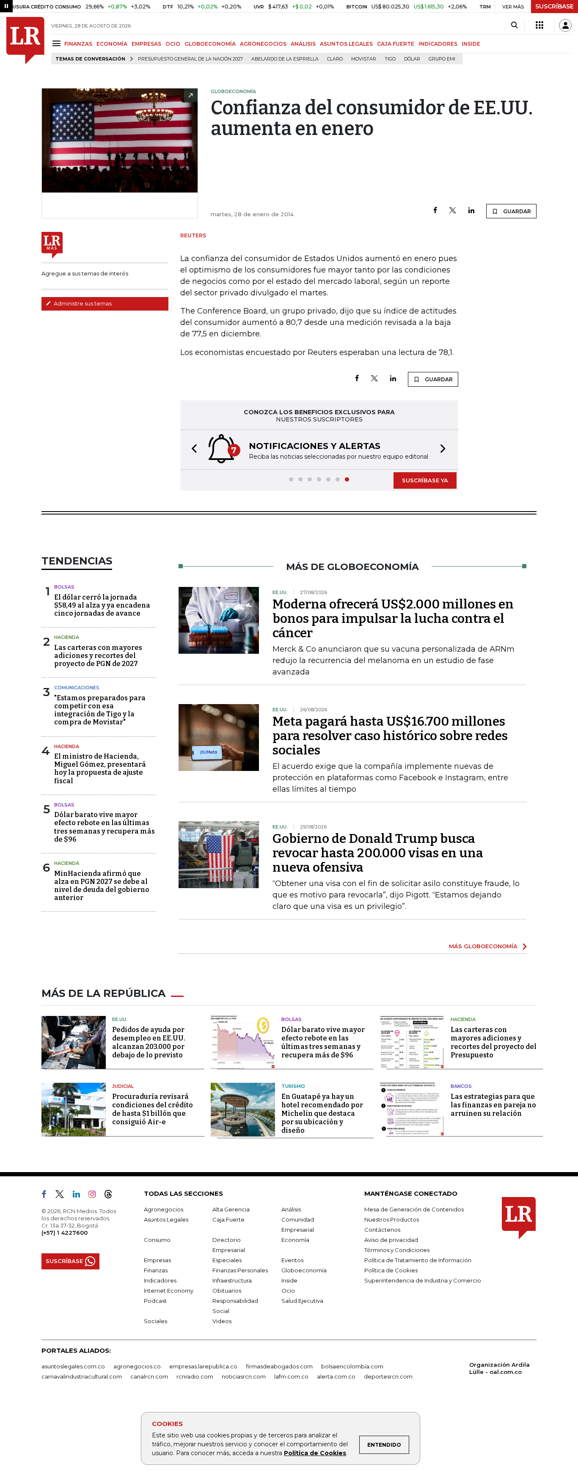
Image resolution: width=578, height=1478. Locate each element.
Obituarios (226, 1290)
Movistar (363, 59)
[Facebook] (435, 211)
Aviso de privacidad (391, 1239)
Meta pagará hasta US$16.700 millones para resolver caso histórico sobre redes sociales (390, 736)
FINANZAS (78, 44)
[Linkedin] (471, 211)
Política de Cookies (315, 1453)
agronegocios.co (137, 1366)
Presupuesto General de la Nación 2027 (190, 59)
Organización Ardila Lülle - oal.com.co (499, 1368)
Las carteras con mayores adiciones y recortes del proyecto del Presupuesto (494, 1042)
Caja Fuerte (228, 1219)
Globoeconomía (304, 1270)
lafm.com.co (291, 1376)
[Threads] (111, 1195)
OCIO (172, 44)
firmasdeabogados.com (279, 1366)
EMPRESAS (146, 44)
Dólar (412, 59)
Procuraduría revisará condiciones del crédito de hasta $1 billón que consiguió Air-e (152, 1109)
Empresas (157, 1260)
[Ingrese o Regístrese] (565, 25)
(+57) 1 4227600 (64, 1232)
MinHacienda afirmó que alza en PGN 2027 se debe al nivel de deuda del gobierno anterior (101, 886)
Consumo (157, 1239)
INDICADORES (437, 44)
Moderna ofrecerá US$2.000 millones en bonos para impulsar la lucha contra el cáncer (393, 619)
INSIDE (471, 44)
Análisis (291, 1209)
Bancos (461, 1086)
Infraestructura (232, 1280)
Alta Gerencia (231, 1209)
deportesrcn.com (388, 1376)
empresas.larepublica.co (203, 1366)
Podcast (155, 1300)
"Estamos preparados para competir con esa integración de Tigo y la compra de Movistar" (100, 710)
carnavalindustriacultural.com (81, 1376)
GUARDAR (516, 211)
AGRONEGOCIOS (263, 44)
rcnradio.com (194, 1376)
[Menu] (57, 43)
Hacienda (66, 637)
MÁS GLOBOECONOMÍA (483, 946)
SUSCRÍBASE (554, 6)
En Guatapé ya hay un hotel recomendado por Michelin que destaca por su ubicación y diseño (322, 1113)
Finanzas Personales (240, 1270)
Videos (221, 1321)
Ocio (288, 1290)
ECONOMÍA (111, 44)
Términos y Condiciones (396, 1250)
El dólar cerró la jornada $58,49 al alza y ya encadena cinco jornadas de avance (102, 605)
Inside (289, 1280)
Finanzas (156, 1270)
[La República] (25, 40)
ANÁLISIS (303, 44)
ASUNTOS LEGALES (346, 44)
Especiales (227, 1260)
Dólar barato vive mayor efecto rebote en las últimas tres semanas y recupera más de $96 (104, 827)
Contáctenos (382, 1229)
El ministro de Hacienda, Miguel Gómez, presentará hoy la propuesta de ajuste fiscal (100, 768)
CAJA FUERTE (395, 44)
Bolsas (64, 587)
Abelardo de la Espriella (285, 59)
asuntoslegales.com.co (73, 1366)
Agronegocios (163, 1209)
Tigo (390, 59)
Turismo (293, 1086)
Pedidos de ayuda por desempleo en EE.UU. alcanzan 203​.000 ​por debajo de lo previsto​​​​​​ (148, 1042)
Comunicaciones (76, 688)
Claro (335, 59)
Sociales (155, 1321)
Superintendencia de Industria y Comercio (422, 1280)
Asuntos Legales (166, 1219)
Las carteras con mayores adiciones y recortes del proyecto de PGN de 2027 (98, 656)
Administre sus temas (82, 303)
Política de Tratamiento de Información (417, 1260)
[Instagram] (95, 1195)
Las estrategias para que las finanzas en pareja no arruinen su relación (493, 1105)
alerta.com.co (336, 1376)
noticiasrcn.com (244, 1376)
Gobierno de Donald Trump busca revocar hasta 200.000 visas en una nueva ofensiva (377, 853)
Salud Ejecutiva (302, 1300)
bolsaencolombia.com (352, 1366)
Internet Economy (168, 1290)
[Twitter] (453, 211)
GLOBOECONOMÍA (210, 44)
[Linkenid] (80, 1195)
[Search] (514, 25)
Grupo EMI (442, 59)
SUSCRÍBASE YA (425, 480)
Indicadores (160, 1280)
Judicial (123, 1086)
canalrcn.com (149, 1376)
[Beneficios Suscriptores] (539, 25)
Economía (295, 1239)
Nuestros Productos (391, 1219)
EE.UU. (119, 1019)
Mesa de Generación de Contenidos (414, 1209)
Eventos (292, 1260)
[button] (191, 449)
